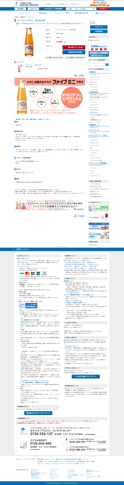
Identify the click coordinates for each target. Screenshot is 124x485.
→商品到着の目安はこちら (71, 346)
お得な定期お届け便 (81, 13)
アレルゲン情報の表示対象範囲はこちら (27, 161)
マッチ (92, 170)
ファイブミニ (31, 17)
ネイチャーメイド (95, 122)
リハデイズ (93, 153)
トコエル (92, 117)
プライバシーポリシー (50, 359)
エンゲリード (94, 140)
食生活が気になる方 (95, 186)
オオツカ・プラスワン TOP (25, 459)
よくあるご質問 (60, 4)
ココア (92, 173)
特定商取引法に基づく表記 (85, 461)
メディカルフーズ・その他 (93, 476)
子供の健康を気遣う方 (96, 196)
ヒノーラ (92, 155)
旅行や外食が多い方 (95, 194)
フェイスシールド (95, 158)
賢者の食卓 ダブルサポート (98, 94)
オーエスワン (94, 138)
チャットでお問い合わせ (72, 4)
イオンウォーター (95, 77)
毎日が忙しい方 (94, 191)
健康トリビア (100, 13)
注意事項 (36, 359)
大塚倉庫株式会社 (75, 340)
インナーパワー (94, 150)
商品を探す (43, 13)
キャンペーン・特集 (62, 13)
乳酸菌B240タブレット (96, 120)
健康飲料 (22, 17)
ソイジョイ (93, 102)
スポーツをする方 (95, 184)
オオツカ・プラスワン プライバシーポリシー (52, 463)
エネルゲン (93, 82)
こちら (26, 402)
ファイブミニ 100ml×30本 (33, 65)
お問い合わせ (75, 193)
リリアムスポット (95, 160)
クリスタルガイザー (95, 165)
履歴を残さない (94, 245)
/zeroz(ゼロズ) (94, 110)
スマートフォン (63, 246)
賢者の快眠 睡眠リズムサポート (99, 97)
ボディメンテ (94, 105)
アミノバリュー (94, 79)
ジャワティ (93, 168)
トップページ (24, 13)
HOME (16, 17)
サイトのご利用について (76, 463)
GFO (91, 148)
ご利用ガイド (49, 4)
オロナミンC (93, 84)
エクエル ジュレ (94, 107)
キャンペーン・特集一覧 (54, 459)
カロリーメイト (94, 99)
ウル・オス (93, 132)
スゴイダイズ (94, 89)
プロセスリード (94, 143)
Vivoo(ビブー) (94, 127)
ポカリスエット (94, 74)
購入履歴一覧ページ (83, 388)
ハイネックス (94, 145)
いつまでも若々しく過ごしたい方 (99, 189)
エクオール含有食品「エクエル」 (99, 115)
